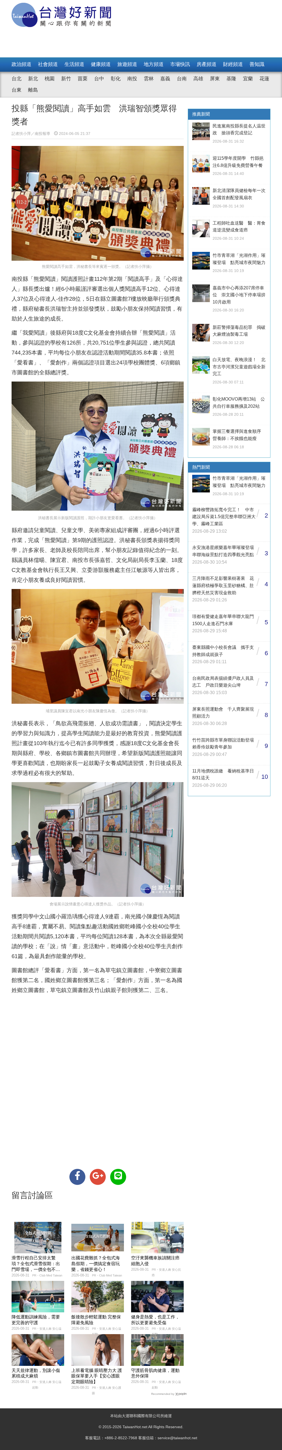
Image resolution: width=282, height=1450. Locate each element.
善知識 (257, 64)
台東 (16, 90)
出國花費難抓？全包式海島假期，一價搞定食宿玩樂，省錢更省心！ (95, 1264)
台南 (182, 78)
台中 (99, 78)
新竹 (66, 78)
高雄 (198, 78)
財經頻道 (233, 64)
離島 (33, 90)
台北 (16, 78)
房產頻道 (206, 64)
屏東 (215, 78)
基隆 (231, 78)
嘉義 (165, 78)
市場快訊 (180, 64)
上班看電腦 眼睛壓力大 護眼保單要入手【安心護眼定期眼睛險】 (96, 1376)
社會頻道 (48, 64)
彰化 (116, 78)
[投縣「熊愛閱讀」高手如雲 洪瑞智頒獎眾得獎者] (77, 1177)
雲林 (149, 78)
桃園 (50, 78)
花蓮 (264, 78)
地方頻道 (154, 64)
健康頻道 (101, 64)
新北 (33, 78)
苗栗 (83, 78)
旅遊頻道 (127, 64)
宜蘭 (248, 78)
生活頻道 (74, 64)
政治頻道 (21, 64)
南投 (132, 78)
